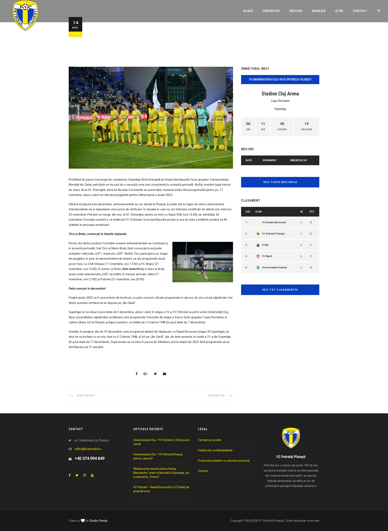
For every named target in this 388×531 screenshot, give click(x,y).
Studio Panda (98, 521)
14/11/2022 (102, 32)
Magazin (319, 11)
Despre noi (271, 11)
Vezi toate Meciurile (280, 182)
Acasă (248, 11)
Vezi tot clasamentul (280, 289)
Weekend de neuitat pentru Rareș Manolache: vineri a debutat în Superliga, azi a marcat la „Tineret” (161, 472)
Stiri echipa (127, 32)
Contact (360, 11)
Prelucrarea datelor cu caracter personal (223, 460)
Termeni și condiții (209, 440)
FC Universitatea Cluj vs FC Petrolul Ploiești (280, 79)
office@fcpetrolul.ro (88, 449)
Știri (339, 11)
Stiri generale (148, 32)
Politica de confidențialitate (215, 450)
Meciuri (296, 11)
